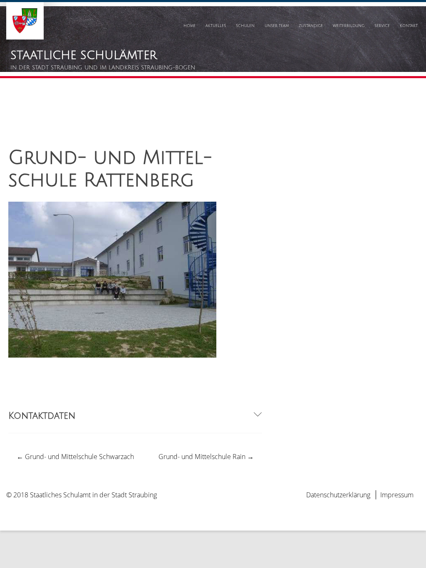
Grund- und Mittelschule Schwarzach (75, 456)
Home (189, 26)
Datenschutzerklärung (338, 494)
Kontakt (409, 26)
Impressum (397, 494)
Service (382, 26)
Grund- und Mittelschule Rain (206, 456)
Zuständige (311, 26)
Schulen (245, 26)
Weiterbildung (348, 26)
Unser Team (277, 26)
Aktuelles (216, 26)
